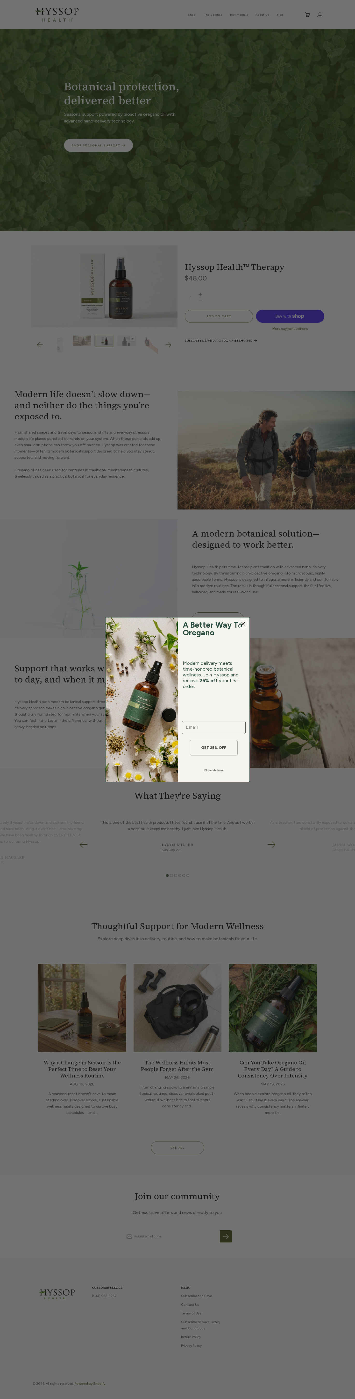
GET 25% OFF (213, 747)
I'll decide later (213, 770)
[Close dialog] (243, 623)
